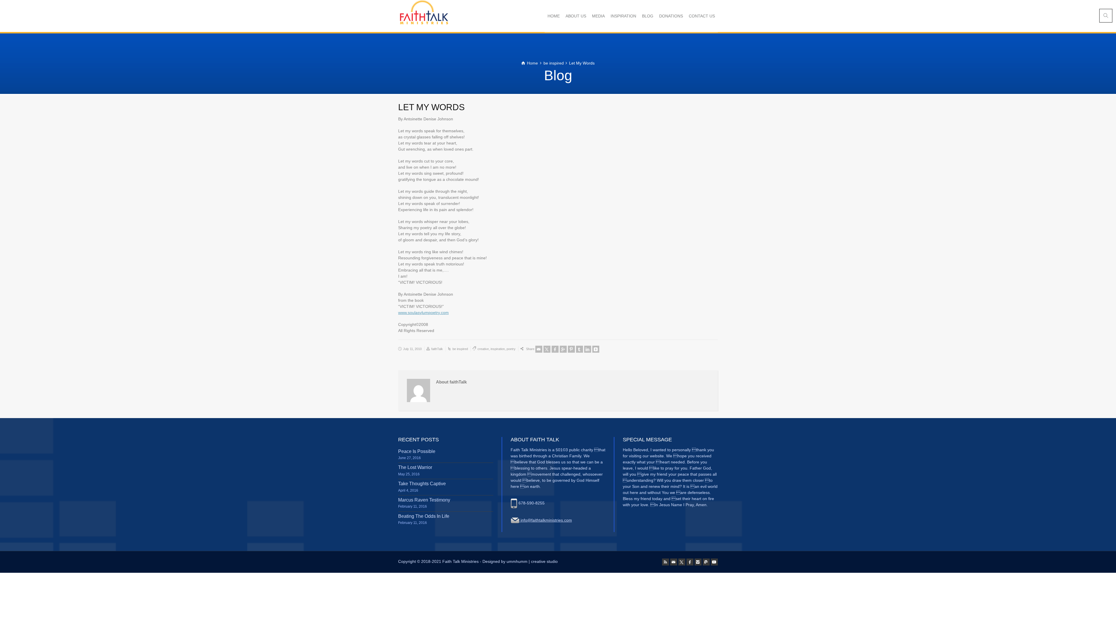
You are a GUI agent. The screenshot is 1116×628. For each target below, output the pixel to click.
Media (598, 16)
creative (483, 349)
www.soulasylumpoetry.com (423, 312)
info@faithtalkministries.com (545, 520)
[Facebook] (555, 349)
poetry (511, 349)
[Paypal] (706, 562)
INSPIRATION (623, 16)
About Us (576, 16)
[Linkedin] (587, 349)
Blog (647, 16)
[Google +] (563, 349)
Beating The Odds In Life (423, 516)
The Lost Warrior (415, 467)
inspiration (498, 349)
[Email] (538, 349)
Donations (671, 16)
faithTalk (437, 349)
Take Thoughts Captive (422, 483)
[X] (546, 349)
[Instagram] (698, 562)
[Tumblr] (579, 349)
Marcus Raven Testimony (424, 499)
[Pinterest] (571, 349)
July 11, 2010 (412, 349)
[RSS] (665, 562)
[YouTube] (714, 562)
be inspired (460, 349)
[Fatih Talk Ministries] (423, 16)
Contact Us (702, 16)
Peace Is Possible (416, 451)
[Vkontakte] (595, 349)
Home (554, 16)
